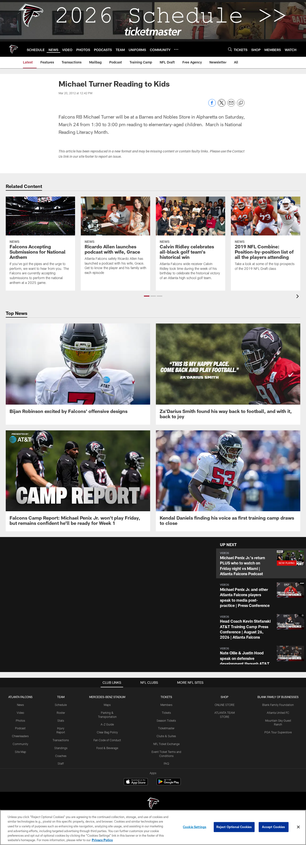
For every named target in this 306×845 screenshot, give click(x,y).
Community (20, 744)
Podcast (20, 728)
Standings (60, 748)
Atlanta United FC (278, 712)
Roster (61, 712)
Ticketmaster (166, 728)
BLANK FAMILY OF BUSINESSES (278, 697)
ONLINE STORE (225, 704)
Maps (107, 704)
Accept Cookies (273, 827)
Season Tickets (166, 720)
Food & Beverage (107, 748)
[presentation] (298, 296)
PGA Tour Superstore (278, 732)
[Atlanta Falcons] (153, 804)
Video (20, 712)
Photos (20, 720)
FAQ (166, 763)
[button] (146, 296)
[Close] (298, 827)
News (20, 704)
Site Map (20, 751)
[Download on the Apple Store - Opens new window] (135, 782)
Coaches (60, 755)
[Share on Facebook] (212, 105)
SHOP (225, 697)
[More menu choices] (176, 49)
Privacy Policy (102, 840)
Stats (60, 720)
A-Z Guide (107, 724)
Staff (61, 763)
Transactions (61, 740)
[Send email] (231, 105)
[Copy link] (241, 103)
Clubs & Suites (166, 736)
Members (166, 704)
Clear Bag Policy (107, 732)
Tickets (166, 712)
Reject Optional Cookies (234, 827)
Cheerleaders (20, 736)
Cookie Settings (194, 827)
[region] (153, 827)
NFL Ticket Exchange (166, 744)
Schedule (61, 704)
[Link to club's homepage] (13, 49)
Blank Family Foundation (278, 704)
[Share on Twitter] (221, 105)
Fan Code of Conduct (107, 740)
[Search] (230, 49)
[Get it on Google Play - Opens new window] (168, 784)
